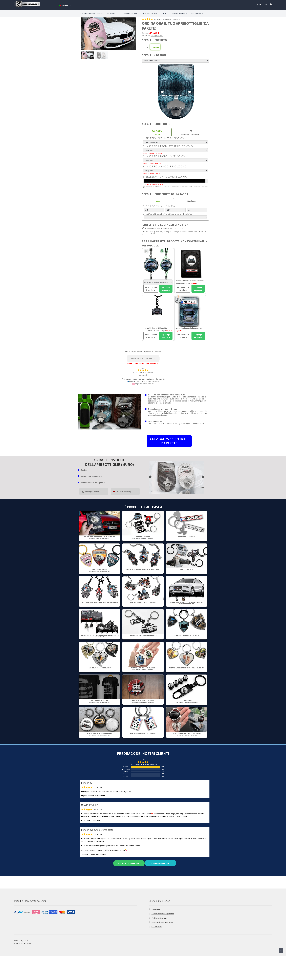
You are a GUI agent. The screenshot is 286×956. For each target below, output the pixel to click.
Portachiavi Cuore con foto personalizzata (186, 668)
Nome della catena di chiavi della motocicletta (143, 569)
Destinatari (111, 13)
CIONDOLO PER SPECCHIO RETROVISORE (186, 734)
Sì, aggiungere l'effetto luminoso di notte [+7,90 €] (163, 228)
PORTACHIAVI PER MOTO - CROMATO (143, 733)
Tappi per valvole (187, 701)
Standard (155, 47)
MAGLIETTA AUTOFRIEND (99, 701)
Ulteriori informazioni (96, 795)
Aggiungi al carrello (143, 358)
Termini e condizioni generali (162, 913)
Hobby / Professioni (129, 13)
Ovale (145, 47)
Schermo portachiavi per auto (187, 635)
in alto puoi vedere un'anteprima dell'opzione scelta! (145, 352)
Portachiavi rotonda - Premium (99, 734)
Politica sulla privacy (159, 918)
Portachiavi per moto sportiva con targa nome (99, 602)
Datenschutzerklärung (23, 943)
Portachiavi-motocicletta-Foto (143, 602)
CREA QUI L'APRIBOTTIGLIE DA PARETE (169, 441)
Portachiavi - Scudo (99, 570)
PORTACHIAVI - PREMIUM (186, 537)
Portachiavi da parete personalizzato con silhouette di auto (186, 603)
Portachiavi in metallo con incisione (143, 635)
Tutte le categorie (178, 13)
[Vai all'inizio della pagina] (281, 950)
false (150, 477)
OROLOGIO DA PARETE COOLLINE (143, 701)
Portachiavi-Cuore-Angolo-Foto (99, 668)
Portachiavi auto (143, 537)
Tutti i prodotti (197, 13)
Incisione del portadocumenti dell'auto (99, 537)
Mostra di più (182, 816)
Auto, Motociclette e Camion (91, 13)
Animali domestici (150, 13)
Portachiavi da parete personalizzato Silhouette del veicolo (99, 636)
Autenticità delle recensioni (162, 922)
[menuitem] (65, 5)
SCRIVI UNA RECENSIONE (160, 863)
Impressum (155, 909)
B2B (164, 13)
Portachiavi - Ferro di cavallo (143, 668)
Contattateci (156, 926)
